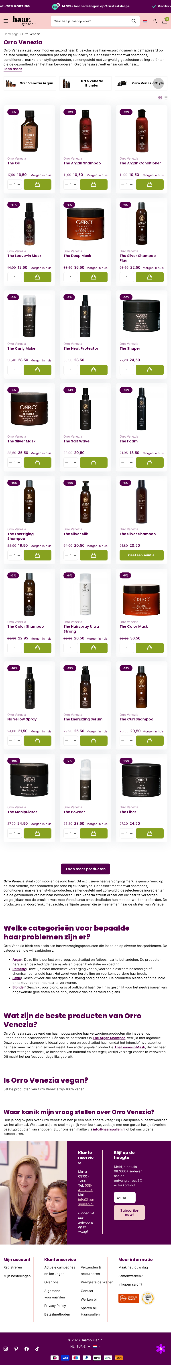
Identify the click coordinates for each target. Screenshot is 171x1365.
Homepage (11, 34)
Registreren (13, 1267)
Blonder (18, 987)
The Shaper (130, 348)
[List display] (165, 98)
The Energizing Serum (82, 719)
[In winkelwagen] (37, 184)
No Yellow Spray (22, 719)
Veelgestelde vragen (97, 1282)
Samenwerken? (130, 1276)
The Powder (74, 812)
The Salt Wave (76, 441)
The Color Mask (134, 626)
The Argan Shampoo (82, 163)
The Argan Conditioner (140, 163)
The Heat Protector (80, 348)
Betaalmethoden (57, 1314)
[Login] (155, 21)
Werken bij (89, 1299)
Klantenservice (60, 1259)
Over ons (51, 1282)
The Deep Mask (77, 255)
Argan (17, 960)
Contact (87, 1291)
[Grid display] (160, 98)
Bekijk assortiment (6, 21)
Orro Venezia (16, 158)
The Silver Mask (21, 441)
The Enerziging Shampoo (20, 536)
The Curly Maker (22, 348)
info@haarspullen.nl (109, 1129)
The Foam (129, 441)
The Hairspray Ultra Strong (81, 628)
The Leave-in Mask (24, 255)
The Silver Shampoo (138, 534)
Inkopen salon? (130, 1284)
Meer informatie (135, 1259)
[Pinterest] (16, 1349)
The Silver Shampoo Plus (138, 258)
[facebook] (26, 1349)
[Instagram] (6, 1349)
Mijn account (17, 1259)
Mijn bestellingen (17, 1276)
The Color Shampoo (25, 626)
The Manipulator (22, 812)
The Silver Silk (75, 534)
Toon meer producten (85, 869)
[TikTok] (37, 1349)
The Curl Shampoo (136, 719)
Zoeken (134, 21)
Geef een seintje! (141, 555)
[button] (158, 83)
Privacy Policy (55, 1306)
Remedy (19, 969)
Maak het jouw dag (133, 1267)
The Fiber (128, 812)
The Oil (13, 163)
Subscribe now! (129, 1212)
